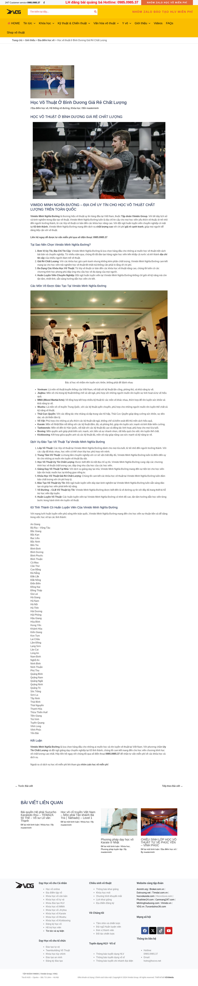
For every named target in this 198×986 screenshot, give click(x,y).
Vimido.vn (166, 903)
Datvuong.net (143, 892)
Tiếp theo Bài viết (172, 786)
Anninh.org (142, 889)
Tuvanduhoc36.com (156, 906)
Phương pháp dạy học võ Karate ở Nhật (117, 841)
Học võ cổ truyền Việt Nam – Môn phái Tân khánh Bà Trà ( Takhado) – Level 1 (78, 814)
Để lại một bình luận (30, 825)
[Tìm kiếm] (95, 12)
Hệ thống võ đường (59, 108)
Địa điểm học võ (40, 108)
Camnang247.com (164, 899)
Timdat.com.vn (160, 892)
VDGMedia (169, 977)
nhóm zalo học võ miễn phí (94, 764)
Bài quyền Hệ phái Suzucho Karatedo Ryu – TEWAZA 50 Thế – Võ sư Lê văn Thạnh (38, 816)
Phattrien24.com (145, 899)
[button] (167, 2)
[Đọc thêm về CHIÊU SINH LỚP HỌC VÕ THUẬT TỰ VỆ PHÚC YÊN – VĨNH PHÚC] (159, 822)
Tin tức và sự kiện (55, 931)
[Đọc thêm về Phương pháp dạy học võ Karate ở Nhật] (119, 822)
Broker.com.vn (157, 889)
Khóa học (76, 108)
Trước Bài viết (24, 786)
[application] (33, 23)
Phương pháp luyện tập (111, 849)
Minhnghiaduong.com (148, 903)
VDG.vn (140, 906)
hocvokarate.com (145, 896)
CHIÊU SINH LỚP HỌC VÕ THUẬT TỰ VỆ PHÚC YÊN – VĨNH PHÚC (159, 842)
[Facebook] (44, 2)
